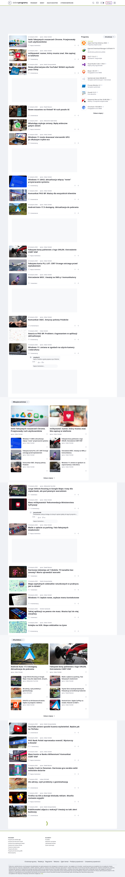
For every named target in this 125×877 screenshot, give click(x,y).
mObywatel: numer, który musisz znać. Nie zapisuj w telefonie (51, 54)
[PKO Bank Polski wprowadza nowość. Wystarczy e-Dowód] (18, 742)
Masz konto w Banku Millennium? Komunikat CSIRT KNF (49, 755)
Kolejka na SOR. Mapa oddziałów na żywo (47, 625)
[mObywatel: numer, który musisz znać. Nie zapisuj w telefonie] (18, 55)
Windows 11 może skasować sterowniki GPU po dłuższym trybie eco (49, 138)
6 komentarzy (34, 631)
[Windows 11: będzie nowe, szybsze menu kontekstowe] (18, 599)
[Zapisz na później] (75, 45)
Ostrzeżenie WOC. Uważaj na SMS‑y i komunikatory (52, 277)
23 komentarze (34, 326)
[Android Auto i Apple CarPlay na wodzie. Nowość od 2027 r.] (55, 705)
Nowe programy (12, 852)
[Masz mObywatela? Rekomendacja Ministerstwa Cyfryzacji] (18, 504)
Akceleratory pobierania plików (96, 52)
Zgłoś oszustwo (52, 3)
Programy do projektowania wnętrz (16, 843)
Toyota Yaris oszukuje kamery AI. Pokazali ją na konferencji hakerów (74, 690)
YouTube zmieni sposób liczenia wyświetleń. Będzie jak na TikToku (54, 727)
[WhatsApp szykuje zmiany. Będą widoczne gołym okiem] (18, 125)
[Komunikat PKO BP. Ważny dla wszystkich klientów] (18, 195)
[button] (114, 2)
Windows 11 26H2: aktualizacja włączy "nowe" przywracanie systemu (49, 180)
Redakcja (41, 862)
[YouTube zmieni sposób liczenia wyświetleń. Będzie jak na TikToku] (18, 728)
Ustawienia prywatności (92, 862)
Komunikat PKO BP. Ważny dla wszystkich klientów (52, 193)
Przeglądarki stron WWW (95, 72)
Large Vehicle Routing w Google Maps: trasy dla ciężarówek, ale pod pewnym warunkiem (50, 489)
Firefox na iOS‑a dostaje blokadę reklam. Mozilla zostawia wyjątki (51, 796)
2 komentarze (34, 73)
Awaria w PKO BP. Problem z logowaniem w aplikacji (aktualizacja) (52, 334)
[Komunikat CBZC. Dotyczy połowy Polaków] (18, 321)
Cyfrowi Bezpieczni (67, 3)
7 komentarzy (34, 59)
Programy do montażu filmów (15, 845)
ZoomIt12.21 (92, 92)
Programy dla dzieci (12, 849)
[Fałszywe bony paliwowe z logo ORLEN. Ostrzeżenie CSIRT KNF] (18, 251)
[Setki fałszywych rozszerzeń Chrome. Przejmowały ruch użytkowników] (18, 41)
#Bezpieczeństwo (19, 402)
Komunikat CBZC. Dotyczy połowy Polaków (48, 319)
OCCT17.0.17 (92, 57)
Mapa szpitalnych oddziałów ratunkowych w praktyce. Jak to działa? (53, 584)
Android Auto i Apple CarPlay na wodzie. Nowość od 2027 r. (72, 702)
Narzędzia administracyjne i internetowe (99, 80)
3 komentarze (34, 199)
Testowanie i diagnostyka (95, 58)
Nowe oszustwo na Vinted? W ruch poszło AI (48, 109)
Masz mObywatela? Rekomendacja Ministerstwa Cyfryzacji (51, 503)
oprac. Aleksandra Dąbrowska (48, 121)
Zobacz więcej (48, 478)
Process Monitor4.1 (94, 85)
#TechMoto (17, 640)
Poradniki (47, 839)
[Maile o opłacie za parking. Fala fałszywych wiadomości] (18, 529)
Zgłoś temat (64, 862)
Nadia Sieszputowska (46, 581)
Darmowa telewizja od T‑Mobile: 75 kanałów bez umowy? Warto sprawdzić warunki (50, 571)
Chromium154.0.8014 (95, 107)
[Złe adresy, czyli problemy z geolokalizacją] (16, 693)
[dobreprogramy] (21, 3)
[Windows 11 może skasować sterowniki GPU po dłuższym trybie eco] (18, 139)
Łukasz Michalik (27, 693)
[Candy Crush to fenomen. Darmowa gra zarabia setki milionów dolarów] (18, 770)
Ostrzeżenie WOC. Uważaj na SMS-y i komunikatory (74, 452)
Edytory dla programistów (95, 65)
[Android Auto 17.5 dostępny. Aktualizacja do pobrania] (18, 209)
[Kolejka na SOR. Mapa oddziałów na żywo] (18, 627)
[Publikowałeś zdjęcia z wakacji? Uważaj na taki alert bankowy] (18, 811)
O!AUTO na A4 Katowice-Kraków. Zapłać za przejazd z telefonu (34, 702)
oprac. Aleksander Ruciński (47, 486)
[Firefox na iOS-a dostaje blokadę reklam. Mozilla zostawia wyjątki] (18, 797)
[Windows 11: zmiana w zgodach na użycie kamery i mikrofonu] (18, 349)
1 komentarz (33, 283)
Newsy (42, 3)
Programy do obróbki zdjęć (14, 839)
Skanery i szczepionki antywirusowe (98, 101)
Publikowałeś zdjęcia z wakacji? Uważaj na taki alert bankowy (52, 810)
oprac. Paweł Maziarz (46, 107)
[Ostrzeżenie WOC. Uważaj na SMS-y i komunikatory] (18, 279)
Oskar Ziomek (44, 331)
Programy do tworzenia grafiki (15, 851)
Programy (33, 3)
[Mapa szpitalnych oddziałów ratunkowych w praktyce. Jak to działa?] (18, 586)
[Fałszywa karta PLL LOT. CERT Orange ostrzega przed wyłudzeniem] (18, 265)
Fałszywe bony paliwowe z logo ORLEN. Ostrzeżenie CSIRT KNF (52, 250)
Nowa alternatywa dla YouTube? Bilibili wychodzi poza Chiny (51, 68)
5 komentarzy (34, 143)
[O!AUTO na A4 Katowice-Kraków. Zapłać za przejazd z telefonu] (16, 705)
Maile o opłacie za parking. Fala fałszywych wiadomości (48, 528)
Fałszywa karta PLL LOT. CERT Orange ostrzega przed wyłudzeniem (52, 264)
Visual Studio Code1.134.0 (96, 64)
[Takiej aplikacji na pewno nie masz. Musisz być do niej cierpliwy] (18, 613)
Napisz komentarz (35, 45)
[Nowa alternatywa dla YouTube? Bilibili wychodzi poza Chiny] (18, 69)
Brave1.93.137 (92, 71)
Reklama (56, 862)
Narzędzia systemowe (94, 87)
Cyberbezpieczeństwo (50, 843)
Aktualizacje (108, 37)
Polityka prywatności (76, 862)
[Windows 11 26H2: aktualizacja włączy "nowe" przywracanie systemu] (18, 181)
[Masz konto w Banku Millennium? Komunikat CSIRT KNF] (18, 756)
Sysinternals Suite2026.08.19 (97, 78)
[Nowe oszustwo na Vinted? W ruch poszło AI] (18, 111)
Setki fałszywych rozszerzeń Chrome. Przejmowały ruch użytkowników (51, 40)
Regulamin (48, 862)
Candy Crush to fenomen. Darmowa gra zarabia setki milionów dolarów (53, 769)
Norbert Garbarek (45, 609)
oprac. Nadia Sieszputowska (48, 64)
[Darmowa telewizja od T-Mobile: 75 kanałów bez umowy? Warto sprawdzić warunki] (18, 572)
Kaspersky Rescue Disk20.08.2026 (99, 99)
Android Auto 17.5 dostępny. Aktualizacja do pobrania (53, 207)
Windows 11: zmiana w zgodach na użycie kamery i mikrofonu (51, 348)
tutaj (42, 873)
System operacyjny (49, 845)
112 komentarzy (34, 508)
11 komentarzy (34, 746)
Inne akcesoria (92, 94)
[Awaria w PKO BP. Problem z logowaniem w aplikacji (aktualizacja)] (18, 335)
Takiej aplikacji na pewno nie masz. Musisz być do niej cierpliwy (53, 612)
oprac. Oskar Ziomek (46, 37)
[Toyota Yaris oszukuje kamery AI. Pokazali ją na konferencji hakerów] (55, 693)
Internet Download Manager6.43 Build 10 (101, 48)
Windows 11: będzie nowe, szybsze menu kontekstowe (53, 597)
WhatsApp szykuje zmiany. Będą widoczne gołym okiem (47, 124)
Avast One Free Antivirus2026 (97, 43)
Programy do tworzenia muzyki (15, 841)
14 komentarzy (34, 603)
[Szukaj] (93, 2)
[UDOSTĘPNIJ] (78, 45)
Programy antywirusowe (94, 45)
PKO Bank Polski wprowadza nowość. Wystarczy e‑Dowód (50, 741)
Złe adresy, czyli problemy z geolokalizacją (32, 690)
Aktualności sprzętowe (50, 841)
